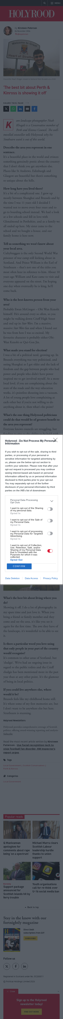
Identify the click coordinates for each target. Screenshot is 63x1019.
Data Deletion (12, 578)
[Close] (56, 441)
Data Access (31, 578)
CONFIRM (19, 566)
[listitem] (31, 501)
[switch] (50, 509)
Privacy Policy (50, 578)
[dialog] (31, 510)
